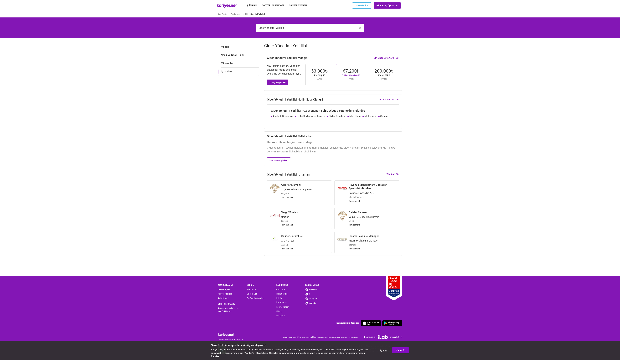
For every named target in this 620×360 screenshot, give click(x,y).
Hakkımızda (281, 289)
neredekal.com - (335, 337)
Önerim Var (252, 294)
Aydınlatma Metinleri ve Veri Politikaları (228, 309)
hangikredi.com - (323, 337)
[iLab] (383, 337)
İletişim (279, 298)
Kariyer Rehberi (282, 307)
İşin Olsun (280, 316)
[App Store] (371, 323)
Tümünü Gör (393, 174)
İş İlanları (251, 5)
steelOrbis (354, 337)
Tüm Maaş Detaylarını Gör (385, 58)
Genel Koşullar (224, 289)
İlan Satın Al (281, 302)
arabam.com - (288, 337)
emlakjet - (313, 337)
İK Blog (279, 311)
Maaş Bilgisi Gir (277, 82)
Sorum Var (251, 289)
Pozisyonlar (236, 14)
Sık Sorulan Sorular (255, 298)
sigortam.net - (346, 337)
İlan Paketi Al (361, 5)
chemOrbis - (297, 337)
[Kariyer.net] (230, 334)
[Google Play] (392, 323)
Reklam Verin (282, 294)
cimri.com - (306, 337)
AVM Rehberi (223, 298)
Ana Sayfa (222, 14)
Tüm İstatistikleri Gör (388, 99)
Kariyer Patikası (225, 294)
